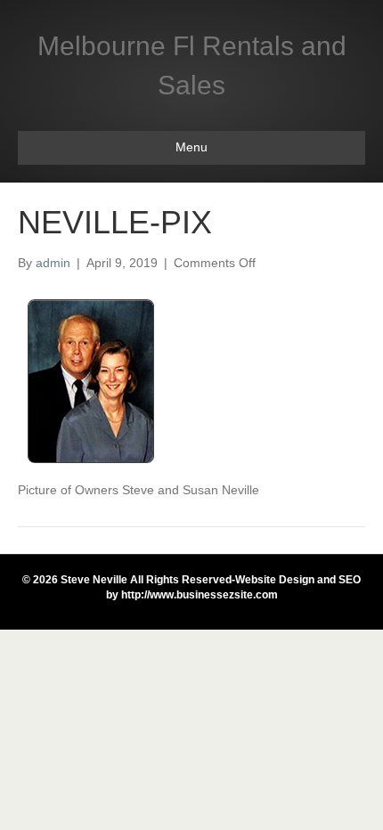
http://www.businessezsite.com (198, 595)
